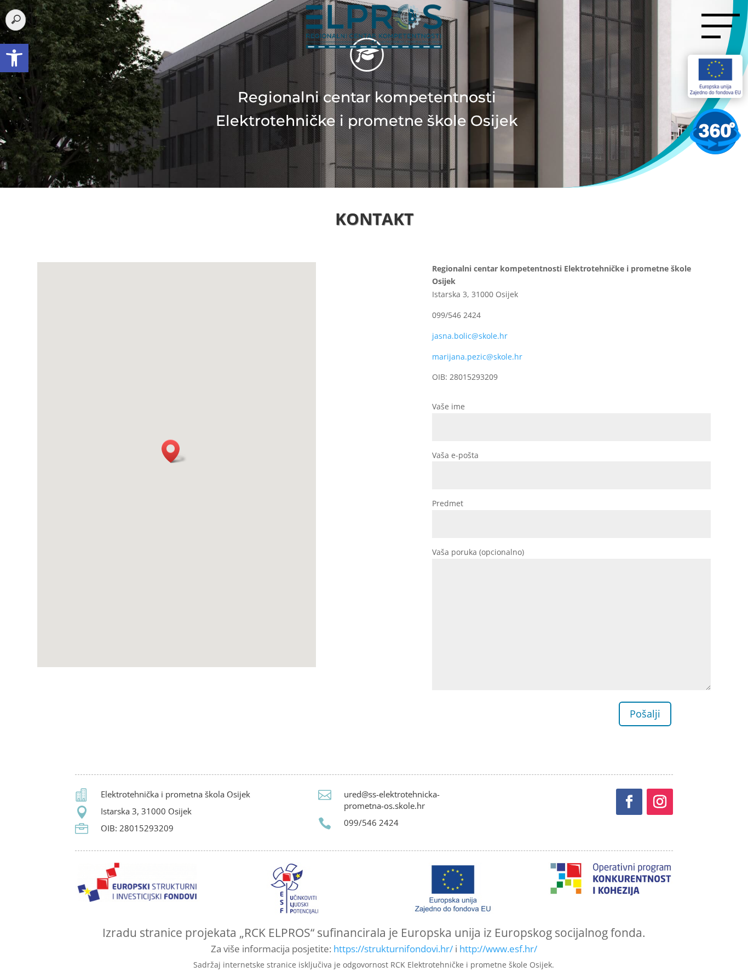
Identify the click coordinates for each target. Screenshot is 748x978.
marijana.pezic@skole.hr (477, 356)
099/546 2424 (371, 822)
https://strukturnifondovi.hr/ (393, 948)
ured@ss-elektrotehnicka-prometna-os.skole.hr (392, 800)
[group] (374, 222)
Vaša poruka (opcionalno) (478, 552)
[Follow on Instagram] (660, 802)
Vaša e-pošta (455, 455)
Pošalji (645, 713)
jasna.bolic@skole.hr (470, 336)
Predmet (447, 503)
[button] (14, 58)
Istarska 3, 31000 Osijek (146, 811)
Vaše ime (448, 406)
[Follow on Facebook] (629, 802)
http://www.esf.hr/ (498, 948)
